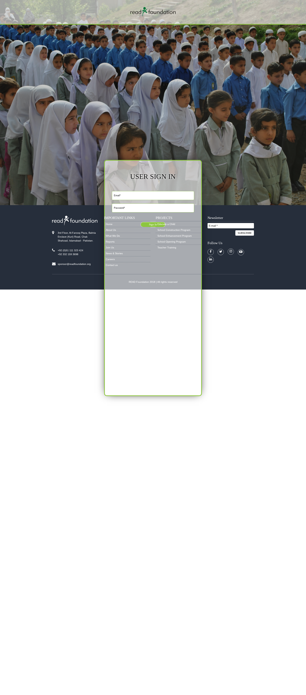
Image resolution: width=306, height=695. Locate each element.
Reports (110, 241)
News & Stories (114, 253)
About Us (111, 230)
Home (109, 224)
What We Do (113, 235)
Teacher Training (166, 247)
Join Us (110, 247)
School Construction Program (173, 230)
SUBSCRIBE (245, 233)
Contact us (112, 265)
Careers (110, 259)
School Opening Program (171, 241)
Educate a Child (166, 224)
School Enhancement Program (174, 235)
